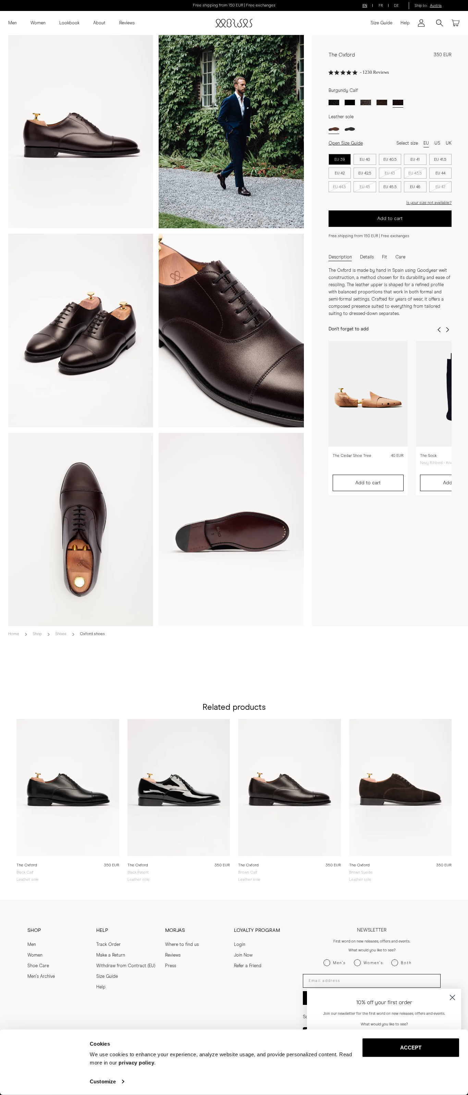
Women (38, 23)
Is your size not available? (429, 203)
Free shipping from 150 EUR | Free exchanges (234, 5)
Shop (37, 634)
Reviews (127, 23)
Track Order (108, 944)
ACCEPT (411, 1047)
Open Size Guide (346, 143)
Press (170, 966)
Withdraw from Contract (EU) (125, 966)
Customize (103, 1081)
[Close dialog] (452, 997)
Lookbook (69, 23)
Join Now (243, 955)
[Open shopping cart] (456, 23)
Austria (436, 6)
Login (239, 944)
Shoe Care (38, 966)
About (99, 23)
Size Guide (381, 23)
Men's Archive (41, 976)
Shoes (60, 634)
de (396, 6)
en (364, 6)
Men (12, 23)
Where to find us (182, 944)
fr (381, 6)
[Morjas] (234, 23)
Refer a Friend (247, 966)
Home (13, 634)
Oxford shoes (92, 634)
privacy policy (136, 1063)
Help (405, 23)
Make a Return (110, 955)
